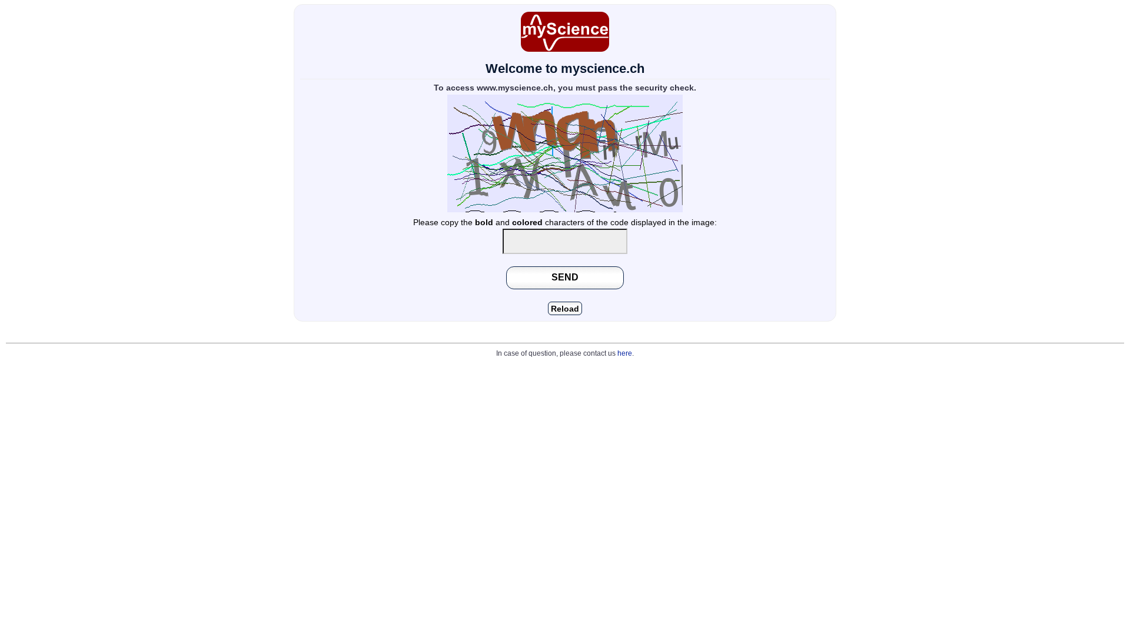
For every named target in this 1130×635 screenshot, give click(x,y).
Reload (565, 309)
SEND (565, 277)
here (624, 353)
